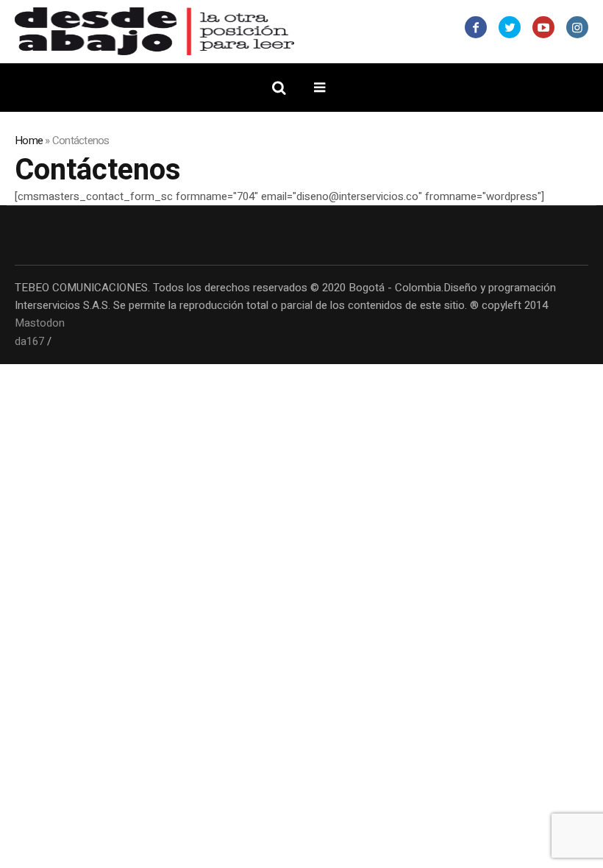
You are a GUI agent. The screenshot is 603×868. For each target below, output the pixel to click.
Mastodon (40, 323)
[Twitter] (510, 27)
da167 (29, 341)
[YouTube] (543, 27)
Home (29, 140)
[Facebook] (476, 27)
